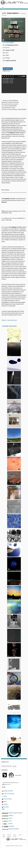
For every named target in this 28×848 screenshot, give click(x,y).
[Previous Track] (2, 76)
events (19, 834)
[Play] (4, 76)
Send (15, 766)
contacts (9, 836)
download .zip (8, 68)
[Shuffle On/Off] (10, 76)
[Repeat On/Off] (8, 76)
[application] (14, 76)
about (3, 836)
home (3, 834)
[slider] (24, 76)
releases (9, 834)
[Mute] (21, 76)
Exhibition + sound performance (9, 320)
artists (14, 834)
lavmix (14, 836)
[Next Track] (6, 76)
